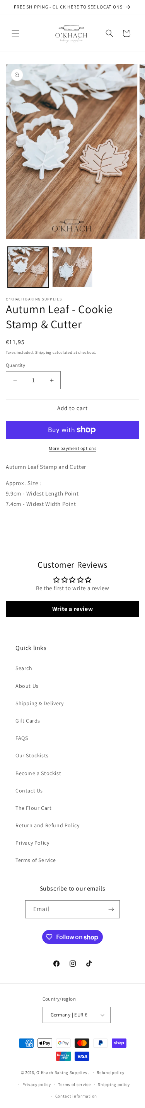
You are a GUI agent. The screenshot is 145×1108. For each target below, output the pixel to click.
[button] (15, 33)
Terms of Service (35, 860)
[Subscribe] (110, 909)
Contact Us (29, 790)
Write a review (72, 609)
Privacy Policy (32, 842)
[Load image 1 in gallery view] (28, 267)
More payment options (72, 448)
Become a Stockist (38, 773)
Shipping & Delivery (39, 703)
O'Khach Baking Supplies (61, 1072)
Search (23, 668)
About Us (27, 685)
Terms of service (74, 1084)
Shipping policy (114, 1084)
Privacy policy (36, 1084)
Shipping (43, 352)
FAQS (21, 738)
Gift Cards (27, 720)
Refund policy (110, 1072)
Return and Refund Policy (47, 825)
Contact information (76, 1096)
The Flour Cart (33, 807)
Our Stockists (32, 755)
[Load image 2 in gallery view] (72, 267)
